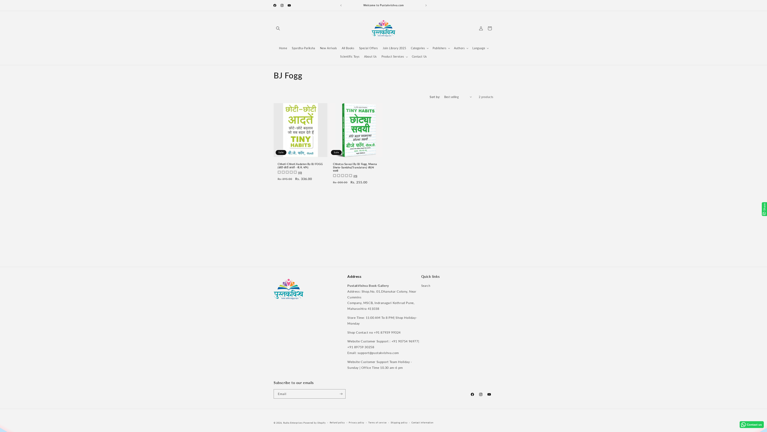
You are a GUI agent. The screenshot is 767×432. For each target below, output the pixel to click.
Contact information (422, 422)
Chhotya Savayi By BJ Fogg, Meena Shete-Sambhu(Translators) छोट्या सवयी (355, 167)
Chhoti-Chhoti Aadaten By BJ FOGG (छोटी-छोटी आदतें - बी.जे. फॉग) (300, 165)
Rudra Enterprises (293, 422)
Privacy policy (356, 422)
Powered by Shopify (314, 422)
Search (425, 285)
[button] (278, 28)
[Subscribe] (341, 394)
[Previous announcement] (341, 5)
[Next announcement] (426, 5)
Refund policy (337, 422)
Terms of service (377, 422)
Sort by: (435, 97)
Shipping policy (399, 422)
